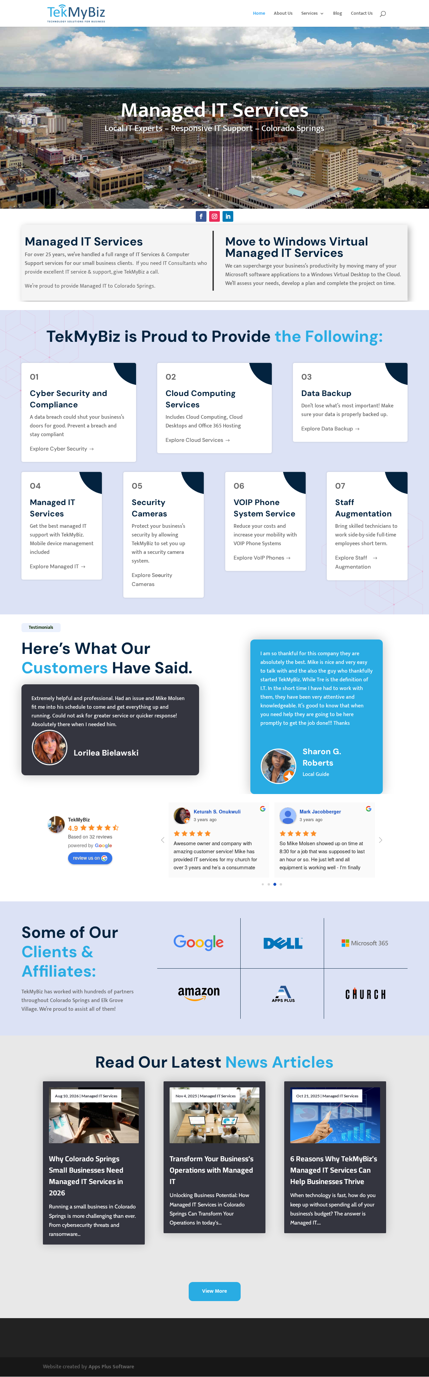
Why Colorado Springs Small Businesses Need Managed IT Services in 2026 (86, 1176)
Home (259, 14)
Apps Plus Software (111, 1366)
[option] (316, 717)
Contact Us (362, 14)
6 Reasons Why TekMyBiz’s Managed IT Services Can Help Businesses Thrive (333, 1170)
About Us (283, 14)
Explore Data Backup (327, 428)
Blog (337, 14)
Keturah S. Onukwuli (217, 811)
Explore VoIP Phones (259, 557)
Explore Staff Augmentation (353, 562)
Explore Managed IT (54, 566)
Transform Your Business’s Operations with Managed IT (211, 1170)
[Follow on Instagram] (214, 216)
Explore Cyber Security (58, 448)
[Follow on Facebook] (201, 216)
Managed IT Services (99, 1095)
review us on (86, 857)
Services (309, 14)
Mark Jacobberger (320, 811)
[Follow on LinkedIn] (228, 216)
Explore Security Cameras (152, 580)
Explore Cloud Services (194, 440)
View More (214, 1291)
